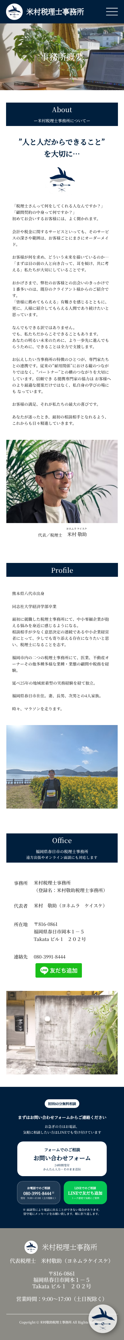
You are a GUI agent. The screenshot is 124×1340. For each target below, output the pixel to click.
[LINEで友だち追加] (85, 1192)
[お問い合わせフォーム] (62, 1158)
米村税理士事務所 (55, 11)
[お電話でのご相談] (38, 1192)
